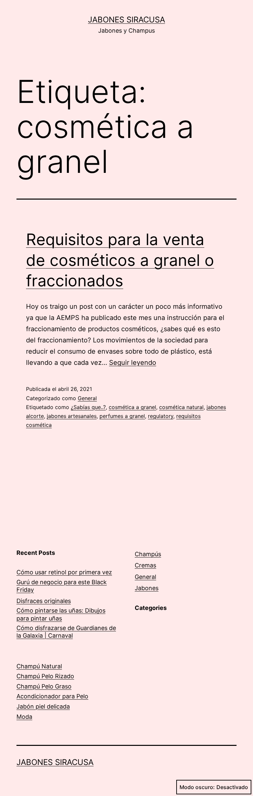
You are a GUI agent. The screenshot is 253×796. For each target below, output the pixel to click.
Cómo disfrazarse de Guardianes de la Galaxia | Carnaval (66, 631)
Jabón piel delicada (43, 706)
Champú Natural (39, 666)
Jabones (146, 588)
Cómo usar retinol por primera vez (64, 572)
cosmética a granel (132, 407)
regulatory (160, 416)
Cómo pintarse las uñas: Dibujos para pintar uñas (60, 614)
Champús (148, 554)
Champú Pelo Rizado (45, 676)
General (87, 398)
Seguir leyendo (132, 362)
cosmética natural (181, 407)
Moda (24, 716)
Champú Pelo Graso (43, 686)
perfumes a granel (122, 416)
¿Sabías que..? (88, 407)
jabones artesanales (72, 416)
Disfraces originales (43, 600)
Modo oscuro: (197, 787)
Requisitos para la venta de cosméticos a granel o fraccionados (120, 260)
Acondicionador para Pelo (52, 696)
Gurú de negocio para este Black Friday (61, 586)
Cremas (145, 565)
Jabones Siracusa (126, 19)
